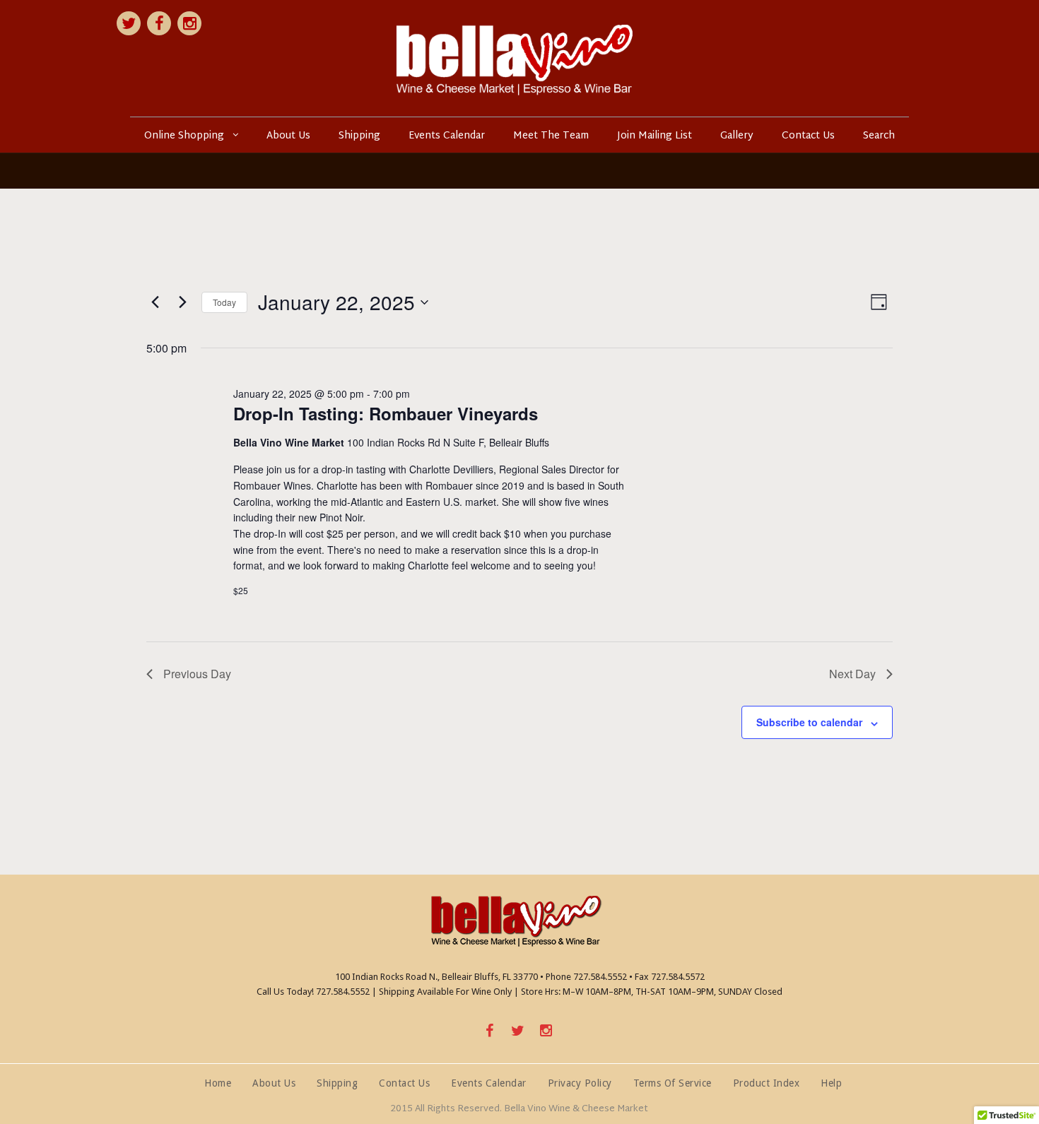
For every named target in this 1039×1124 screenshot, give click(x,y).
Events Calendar (447, 136)
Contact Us (808, 136)
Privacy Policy (580, 1082)
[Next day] (182, 302)
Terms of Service (672, 1082)
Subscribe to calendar (809, 722)
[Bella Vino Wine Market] (519, 58)
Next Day (852, 673)
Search (879, 136)
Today (224, 302)
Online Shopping (184, 136)
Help (831, 1082)
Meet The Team (551, 136)
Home (217, 1082)
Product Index (766, 1082)
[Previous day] (154, 302)
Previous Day (197, 673)
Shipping (359, 136)
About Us (288, 136)
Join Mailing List (654, 136)
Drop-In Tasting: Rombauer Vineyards (385, 413)
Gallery (736, 136)
